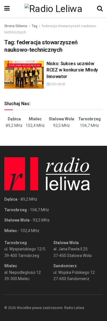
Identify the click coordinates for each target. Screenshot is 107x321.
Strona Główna (15, 26)
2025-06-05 (57, 84)
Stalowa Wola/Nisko (24, 65)
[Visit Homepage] (53, 8)
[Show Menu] (7, 8)
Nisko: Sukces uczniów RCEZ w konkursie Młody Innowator (72, 70)
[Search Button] (100, 8)
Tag (34, 26)
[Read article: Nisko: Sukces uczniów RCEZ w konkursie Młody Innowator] (24, 75)
